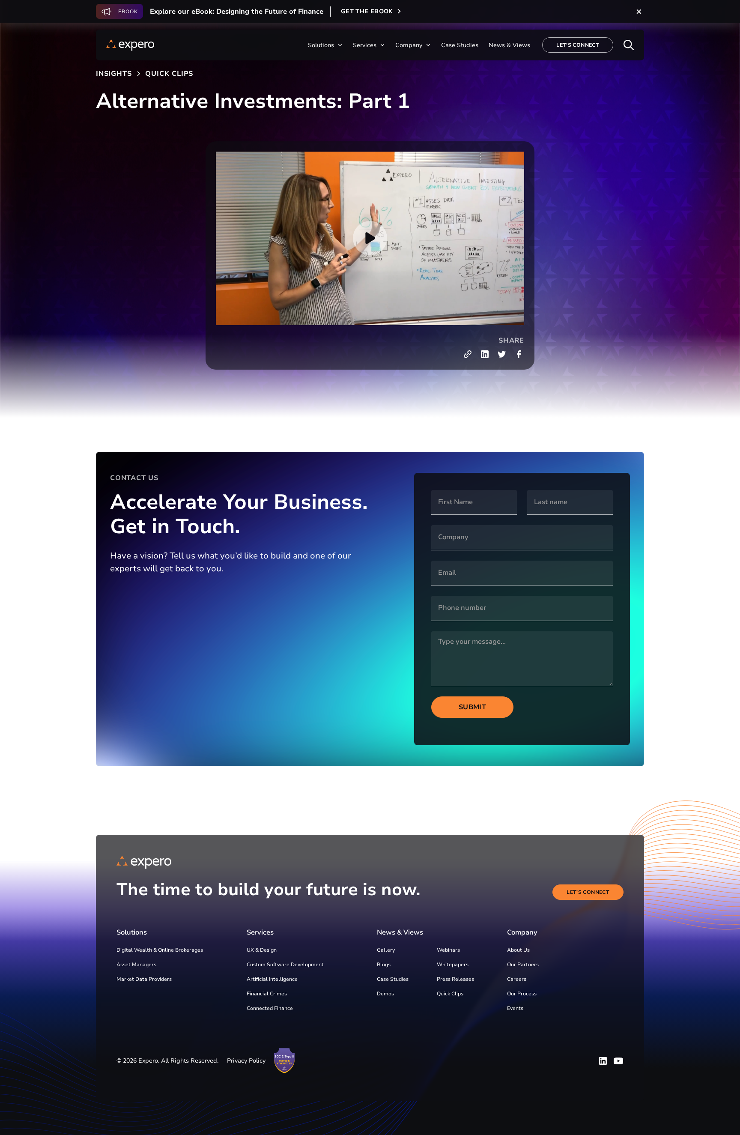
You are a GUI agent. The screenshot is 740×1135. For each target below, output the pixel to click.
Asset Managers (136, 964)
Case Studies (393, 979)
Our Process (522, 993)
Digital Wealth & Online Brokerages (159, 950)
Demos (385, 993)
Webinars (448, 950)
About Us (518, 950)
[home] (130, 45)
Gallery (386, 950)
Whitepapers (452, 964)
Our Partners (523, 964)
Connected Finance (270, 1008)
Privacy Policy (246, 1061)
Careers (516, 979)
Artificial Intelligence (272, 979)
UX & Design (262, 950)
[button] (325, 45)
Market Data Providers (144, 979)
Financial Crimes (267, 993)
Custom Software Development (285, 964)
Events (515, 1008)
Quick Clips (450, 993)
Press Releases (455, 979)
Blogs (384, 964)
